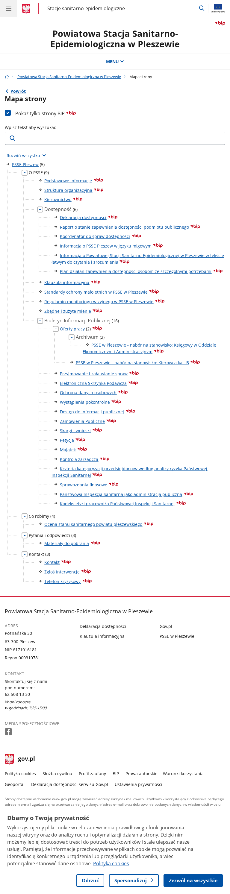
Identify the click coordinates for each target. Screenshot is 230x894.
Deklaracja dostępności (103, 626)
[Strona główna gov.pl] (27, 9)
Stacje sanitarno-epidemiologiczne (86, 8)
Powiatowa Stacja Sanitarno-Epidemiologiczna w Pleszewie (115, 39)
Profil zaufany (92, 773)
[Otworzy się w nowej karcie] (9, 732)
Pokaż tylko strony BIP (40, 113)
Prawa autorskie (141, 773)
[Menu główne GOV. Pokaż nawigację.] (8, 8)
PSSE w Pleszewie (177, 636)
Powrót (18, 91)
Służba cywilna (57, 773)
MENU (112, 61)
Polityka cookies (20, 773)
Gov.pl (166, 626)
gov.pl (26, 759)
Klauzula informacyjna (102, 636)
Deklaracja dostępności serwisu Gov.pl (69, 784)
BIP (116, 773)
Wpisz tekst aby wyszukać (30, 127)
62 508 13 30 (17, 694)
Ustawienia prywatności (138, 784)
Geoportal (15, 784)
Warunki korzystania (183, 773)
